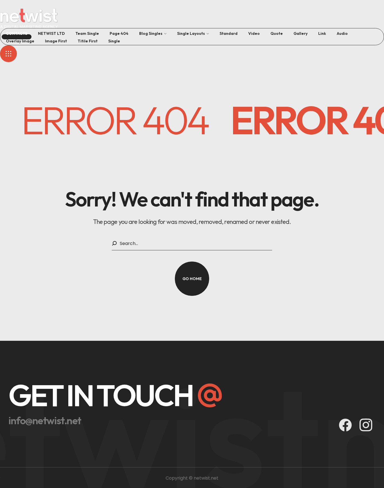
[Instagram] (365, 425)
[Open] (8, 53)
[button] (192, 279)
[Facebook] (345, 425)
